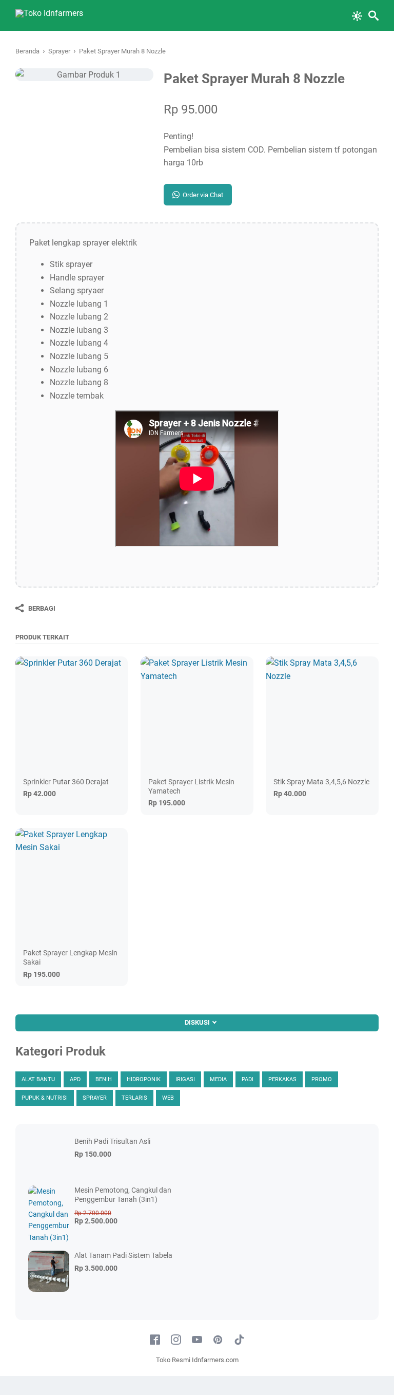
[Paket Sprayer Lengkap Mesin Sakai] (71, 884)
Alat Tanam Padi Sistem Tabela (123, 1255)
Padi (247, 1079)
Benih (103, 1079)
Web (168, 1098)
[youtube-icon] (197, 1340)
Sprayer (95, 1098)
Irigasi (185, 1079)
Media (218, 1079)
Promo (321, 1079)
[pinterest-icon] (218, 1340)
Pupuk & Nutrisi (45, 1098)
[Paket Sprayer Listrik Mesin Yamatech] (197, 712)
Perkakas (282, 1079)
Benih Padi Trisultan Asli (112, 1141)
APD (75, 1079)
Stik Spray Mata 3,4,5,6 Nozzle (321, 782)
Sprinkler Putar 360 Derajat (66, 782)
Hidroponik (144, 1079)
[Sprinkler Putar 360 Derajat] (71, 712)
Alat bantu (38, 1079)
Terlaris (134, 1098)
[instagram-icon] (176, 1340)
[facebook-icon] (155, 1340)
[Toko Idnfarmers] (49, 15)
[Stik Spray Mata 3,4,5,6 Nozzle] (322, 712)
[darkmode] (357, 15)
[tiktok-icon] (239, 1340)
